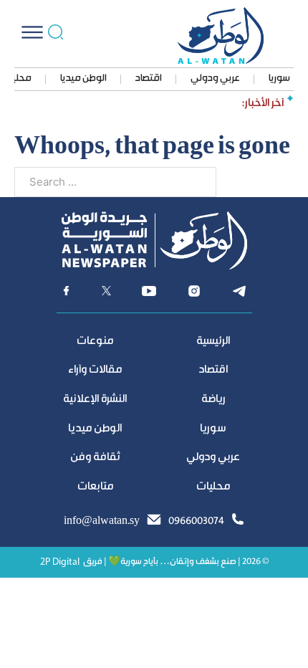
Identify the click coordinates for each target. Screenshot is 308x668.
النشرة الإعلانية (95, 399)
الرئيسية (213, 341)
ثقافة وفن (95, 458)
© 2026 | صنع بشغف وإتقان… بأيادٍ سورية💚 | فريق (176, 562)
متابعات (95, 487)
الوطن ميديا (83, 79)
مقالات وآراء (95, 370)
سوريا (279, 79)
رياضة (213, 399)
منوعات (95, 341)
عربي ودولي (215, 79)
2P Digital (60, 562)
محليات (213, 487)
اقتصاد (148, 79)
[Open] (32, 32)
